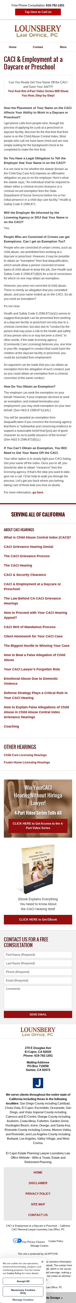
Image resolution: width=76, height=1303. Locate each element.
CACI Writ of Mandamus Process (30, 627)
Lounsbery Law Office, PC (48, 1287)
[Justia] (38, 1083)
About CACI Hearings (19, 530)
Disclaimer (38, 1183)
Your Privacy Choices (33, 1242)
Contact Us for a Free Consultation (26, 942)
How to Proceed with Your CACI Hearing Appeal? (35, 615)
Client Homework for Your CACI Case (33, 636)
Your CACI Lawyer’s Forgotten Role (32, 669)
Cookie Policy (56, 1241)
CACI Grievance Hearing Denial (28, 547)
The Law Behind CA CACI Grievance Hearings (32, 601)
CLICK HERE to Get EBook (38, 919)
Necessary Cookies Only (23, 1291)
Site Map (38, 1204)
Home (12, 47)
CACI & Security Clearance (25, 575)
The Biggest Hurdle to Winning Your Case (37, 645)
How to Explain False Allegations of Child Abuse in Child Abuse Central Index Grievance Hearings (36, 712)
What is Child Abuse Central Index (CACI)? (37, 537)
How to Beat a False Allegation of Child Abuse (34, 657)
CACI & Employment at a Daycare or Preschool (32, 586)
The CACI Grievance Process (27, 556)
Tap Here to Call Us (38, 12)
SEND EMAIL (38, 1014)
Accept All (23, 1281)
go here (37, 492)
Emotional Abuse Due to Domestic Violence (31, 681)
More (63, 47)
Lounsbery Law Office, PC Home (38, 31)
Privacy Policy (38, 1193)
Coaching (11, 726)
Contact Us (38, 1215)
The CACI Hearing (18, 565)
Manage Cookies (40, 1245)
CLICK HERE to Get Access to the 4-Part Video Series (38, 826)
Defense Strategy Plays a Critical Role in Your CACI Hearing (36, 695)
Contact (38, 47)
